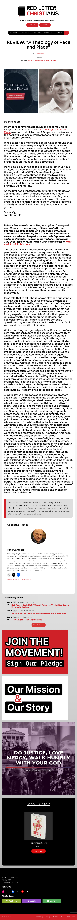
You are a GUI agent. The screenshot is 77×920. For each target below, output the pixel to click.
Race (47, 60)
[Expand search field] (66, 33)
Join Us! (32, 25)
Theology (53, 60)
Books (30, 60)
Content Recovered (39, 60)
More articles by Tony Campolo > (19, 579)
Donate (45, 25)
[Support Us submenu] (52, 32)
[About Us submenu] (62, 32)
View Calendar (38, 625)
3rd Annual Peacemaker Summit (26, 620)
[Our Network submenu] (40, 32)
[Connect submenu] (28, 32)
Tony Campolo (39, 53)
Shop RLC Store (38, 804)
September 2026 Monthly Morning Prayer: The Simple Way (38, 613)
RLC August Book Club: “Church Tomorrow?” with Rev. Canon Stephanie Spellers (40, 606)
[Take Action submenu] (18, 32)
